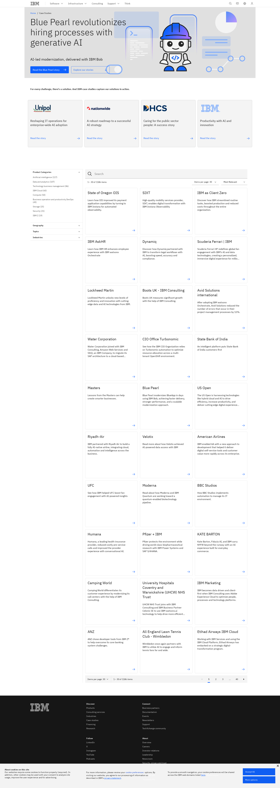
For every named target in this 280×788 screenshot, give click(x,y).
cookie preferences (135, 772)
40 (237, 679)
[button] (245, 3)
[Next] (243, 679)
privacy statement (112, 778)
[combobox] (166, 174)
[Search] (90, 174)
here (203, 775)
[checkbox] (56, 177)
